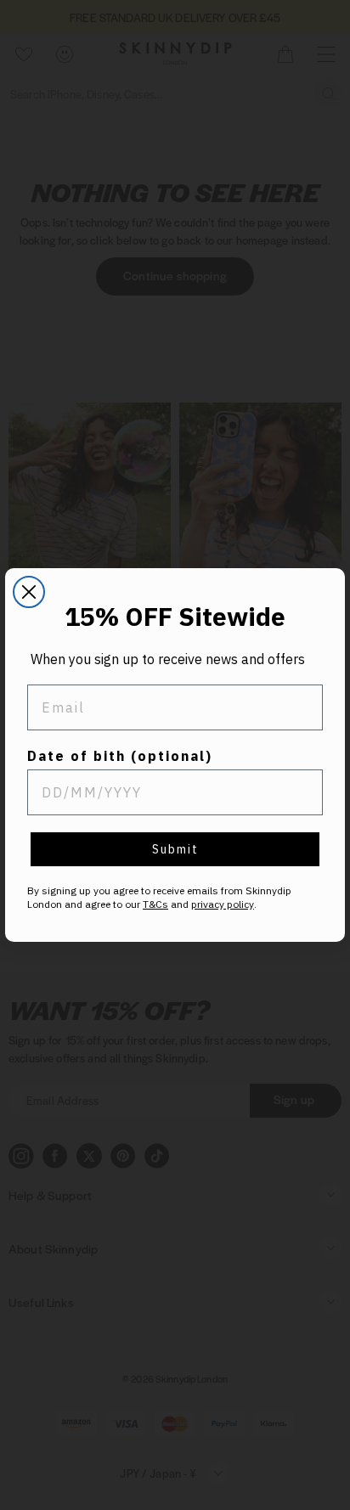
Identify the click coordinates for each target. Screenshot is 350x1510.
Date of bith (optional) (119, 755)
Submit (175, 849)
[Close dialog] (29, 592)
